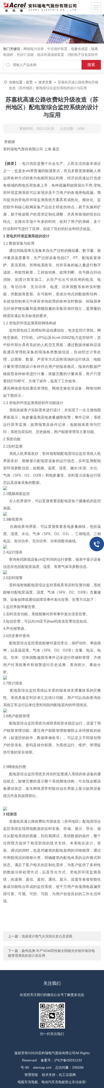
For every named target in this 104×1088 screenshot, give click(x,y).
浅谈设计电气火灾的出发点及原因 (47, 936)
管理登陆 (31, 1075)
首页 (29, 82)
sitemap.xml (42, 1067)
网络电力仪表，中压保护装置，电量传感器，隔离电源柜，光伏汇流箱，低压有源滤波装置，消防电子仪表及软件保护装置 (50, 54)
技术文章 (45, 82)
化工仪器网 (67, 1075)
